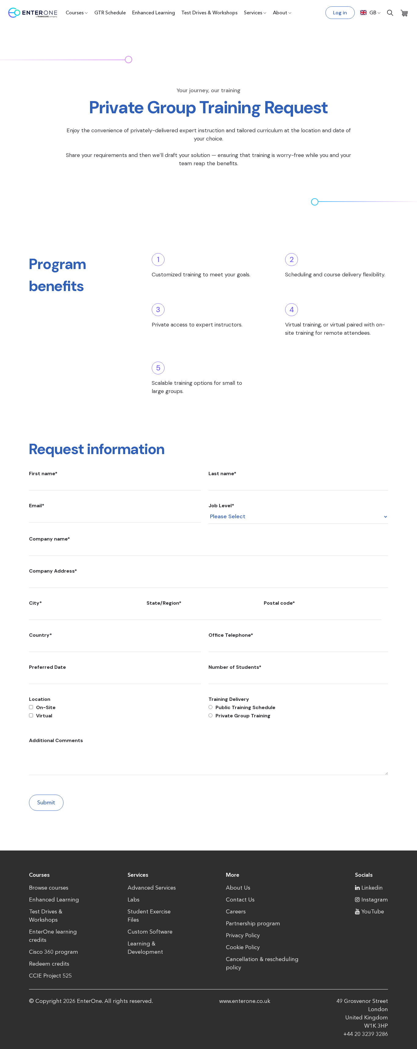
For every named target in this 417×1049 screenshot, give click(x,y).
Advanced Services (152, 887)
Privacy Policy (243, 935)
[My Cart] (404, 13)
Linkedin (372, 887)
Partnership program (253, 923)
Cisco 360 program (53, 952)
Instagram (374, 899)
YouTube (372, 911)
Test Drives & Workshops (209, 12)
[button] (370, 12)
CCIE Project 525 (50, 975)
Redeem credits (49, 963)
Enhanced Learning (153, 12)
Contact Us (240, 899)
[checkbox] (115, 711)
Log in (340, 12)
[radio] (298, 707)
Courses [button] (75, 12)
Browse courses (48, 887)
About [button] (280, 12)
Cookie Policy (243, 947)
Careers (236, 911)
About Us (238, 887)
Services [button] (253, 12)
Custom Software (150, 931)
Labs (134, 899)
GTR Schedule (110, 12)
